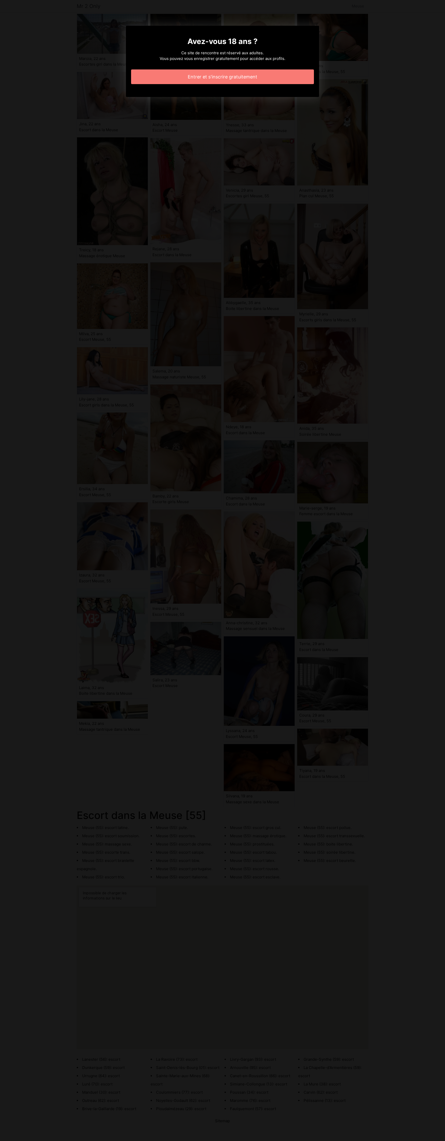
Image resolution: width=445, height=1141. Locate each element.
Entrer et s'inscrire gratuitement (222, 76)
